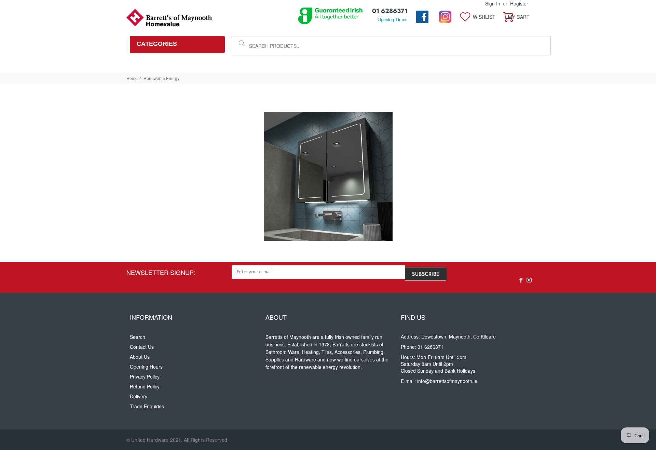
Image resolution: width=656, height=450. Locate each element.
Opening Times (393, 19)
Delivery (138, 396)
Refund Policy (145, 386)
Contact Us (142, 346)
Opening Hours (146, 366)
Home (132, 78)
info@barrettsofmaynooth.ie (447, 381)
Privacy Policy (145, 376)
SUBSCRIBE (425, 274)
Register (519, 3)
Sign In (492, 3)
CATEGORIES (157, 43)
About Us (140, 356)
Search (137, 336)
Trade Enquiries (147, 406)
